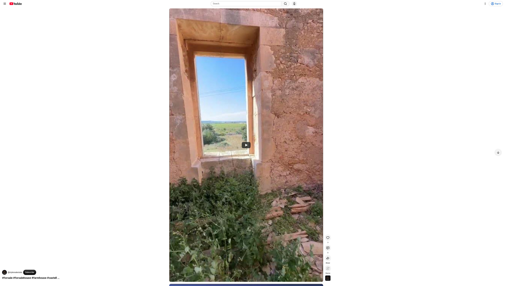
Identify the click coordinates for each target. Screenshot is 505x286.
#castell (52, 277)
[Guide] (4, 3)
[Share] (328, 258)
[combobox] (247, 3)
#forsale (7, 277)
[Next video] (498, 152)
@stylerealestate (15, 272)
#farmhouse (39, 277)
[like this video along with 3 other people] (328, 237)
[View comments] (328, 248)
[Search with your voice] (294, 3)
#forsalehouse (22, 277)
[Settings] (485, 3)
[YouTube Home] (15, 3)
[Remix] (328, 268)
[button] (4, 272)
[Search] (285, 3)
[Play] (246, 145)
